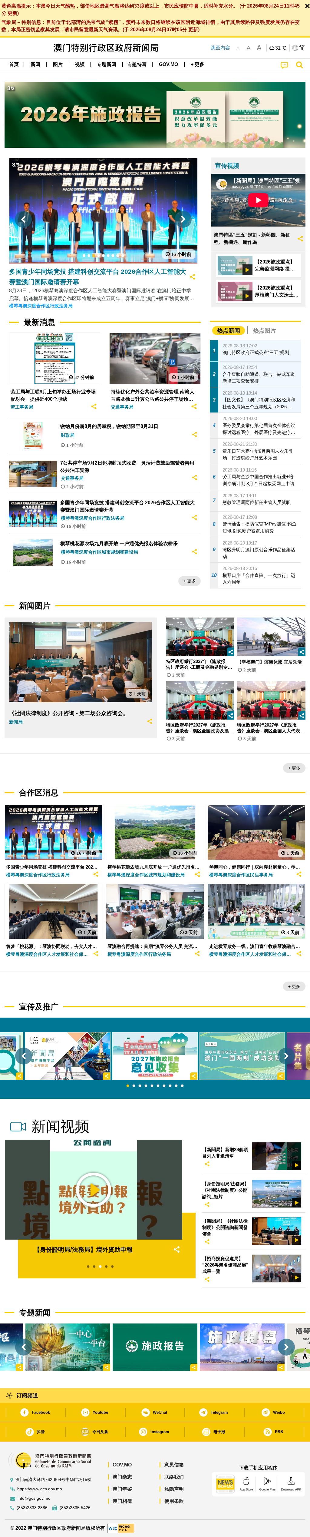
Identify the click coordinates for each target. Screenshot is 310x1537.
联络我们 (174, 1476)
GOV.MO (122, 1464)
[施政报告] (155, 1347)
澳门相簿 (122, 1501)
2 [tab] (134, 1086)
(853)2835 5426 (75, 1508)
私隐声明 (174, 1489)
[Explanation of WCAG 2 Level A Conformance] (120, 1528)
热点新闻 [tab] (228, 330)
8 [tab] (170, 1086)
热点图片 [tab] (264, 330)
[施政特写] (242, 1347)
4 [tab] (146, 1086)
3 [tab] (140, 1086)
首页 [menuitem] (14, 64)
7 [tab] (164, 1086)
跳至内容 (220, 47)
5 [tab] (152, 1086)
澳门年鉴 (122, 1489)
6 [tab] (158, 1086)
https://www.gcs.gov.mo (39, 1489)
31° (281, 48)
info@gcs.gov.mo (34, 1498)
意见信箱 (174, 1464)
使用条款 (174, 1501)
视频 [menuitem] (79, 64)
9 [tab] (176, 1086)
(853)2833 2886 (32, 1508)
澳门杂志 (122, 1476)
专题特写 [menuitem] (137, 64)
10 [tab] (182, 1086)
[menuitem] (35, 64)
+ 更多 (189, 580)
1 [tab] (128, 1086)
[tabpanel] (155, 1056)
